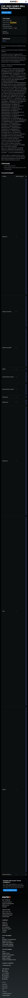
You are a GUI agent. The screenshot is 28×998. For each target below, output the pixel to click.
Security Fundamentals (8, 946)
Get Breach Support (7, 915)
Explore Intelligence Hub (10, 890)
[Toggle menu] (26, 1)
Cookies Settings (6, 995)
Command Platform (7, 902)
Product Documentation (8, 954)
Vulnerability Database (7, 944)
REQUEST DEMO (6, 12)
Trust (3, 989)
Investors (4, 930)
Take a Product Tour (7, 913)
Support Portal (6, 953)
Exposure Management (8, 903)
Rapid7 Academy (6, 958)
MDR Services (5, 905)
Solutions (4, 906)
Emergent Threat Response (9, 939)
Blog (3, 937)
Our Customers (6, 927)
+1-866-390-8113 (6, 965)
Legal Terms (4, 984)
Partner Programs (6, 928)
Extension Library (6, 956)
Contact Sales (5, 916)
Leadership (5, 924)
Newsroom (5, 925)
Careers (4, 932)
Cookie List (4, 991)
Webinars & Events (6, 941)
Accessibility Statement (6, 993)
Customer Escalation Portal (9, 959)
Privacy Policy (5, 985)
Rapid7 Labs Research (7, 942)
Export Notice (4, 987)
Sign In (4, 951)
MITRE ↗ (4, 40)
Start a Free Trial (6, 911)
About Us (4, 922)
